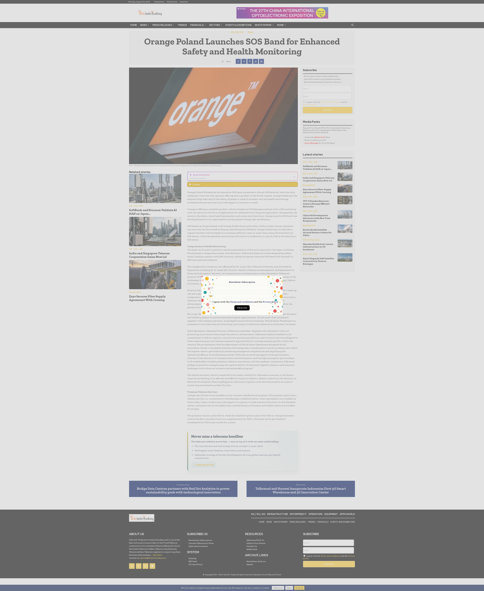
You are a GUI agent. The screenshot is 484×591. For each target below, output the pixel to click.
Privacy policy (270, 302)
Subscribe (242, 307)
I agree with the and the (245, 302)
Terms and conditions (241, 302)
